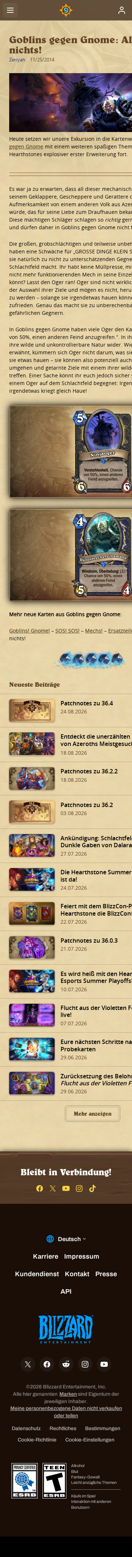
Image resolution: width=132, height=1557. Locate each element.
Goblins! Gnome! (29, 630)
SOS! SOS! (67, 630)
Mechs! (94, 630)
